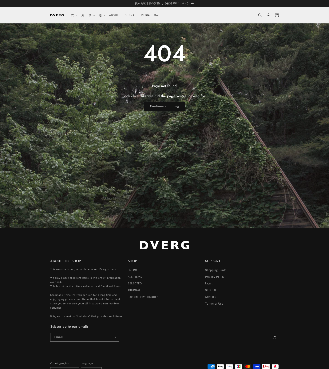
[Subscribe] (114, 337)
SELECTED (135, 283)
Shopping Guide (215, 270)
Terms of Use (214, 303)
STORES (210, 290)
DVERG (132, 270)
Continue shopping (164, 106)
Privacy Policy (214, 276)
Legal (208, 283)
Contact (210, 296)
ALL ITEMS (135, 276)
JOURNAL (134, 290)
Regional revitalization (143, 296)
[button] (74, 15)
